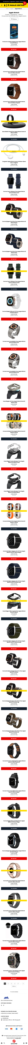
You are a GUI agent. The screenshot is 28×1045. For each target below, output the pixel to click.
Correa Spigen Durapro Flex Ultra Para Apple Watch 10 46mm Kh (14, 731)
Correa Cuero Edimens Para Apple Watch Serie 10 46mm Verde (14, 282)
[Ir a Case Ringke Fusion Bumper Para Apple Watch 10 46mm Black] (14, 481)
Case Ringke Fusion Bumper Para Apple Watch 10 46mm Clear (14, 462)
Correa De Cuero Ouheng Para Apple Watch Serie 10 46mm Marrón (14, 761)
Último (14, 986)
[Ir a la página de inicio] (2, 1043)
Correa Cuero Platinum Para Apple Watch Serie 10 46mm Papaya (14, 102)
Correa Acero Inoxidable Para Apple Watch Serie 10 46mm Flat (14, 342)
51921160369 (5, 1018)
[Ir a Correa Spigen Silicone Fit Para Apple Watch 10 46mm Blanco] (14, 301)
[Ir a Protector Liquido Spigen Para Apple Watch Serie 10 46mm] (14, 31)
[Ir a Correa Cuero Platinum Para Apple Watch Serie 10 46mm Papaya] (14, 91)
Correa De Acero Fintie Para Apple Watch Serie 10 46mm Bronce (14, 881)
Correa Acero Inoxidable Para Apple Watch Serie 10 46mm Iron (14, 372)
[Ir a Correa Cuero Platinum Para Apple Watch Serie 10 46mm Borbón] (14, 61)
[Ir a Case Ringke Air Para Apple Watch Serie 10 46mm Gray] (14, 391)
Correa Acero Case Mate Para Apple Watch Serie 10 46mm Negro (14, 941)
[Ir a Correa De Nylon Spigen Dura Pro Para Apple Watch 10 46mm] (14, 660)
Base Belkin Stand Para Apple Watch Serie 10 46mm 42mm (14, 132)
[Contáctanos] (26, 1043)
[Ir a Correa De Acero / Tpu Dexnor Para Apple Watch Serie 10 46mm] (14, 960)
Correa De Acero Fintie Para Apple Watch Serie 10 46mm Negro (14, 911)
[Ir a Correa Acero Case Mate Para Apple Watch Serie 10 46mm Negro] (14, 930)
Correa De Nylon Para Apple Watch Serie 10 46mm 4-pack (14, 522)
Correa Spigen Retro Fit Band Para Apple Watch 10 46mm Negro (14, 821)
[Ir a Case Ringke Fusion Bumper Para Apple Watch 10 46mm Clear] (14, 451)
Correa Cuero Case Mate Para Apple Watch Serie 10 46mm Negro (14, 791)
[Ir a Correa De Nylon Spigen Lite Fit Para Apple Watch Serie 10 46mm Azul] (14, 570)
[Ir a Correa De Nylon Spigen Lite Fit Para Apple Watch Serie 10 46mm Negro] (14, 540)
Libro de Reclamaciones (6, 1000)
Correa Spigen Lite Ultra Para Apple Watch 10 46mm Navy (14, 252)
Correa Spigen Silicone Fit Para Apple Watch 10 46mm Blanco (14, 312)
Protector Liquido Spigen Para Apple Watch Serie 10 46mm (14, 42)
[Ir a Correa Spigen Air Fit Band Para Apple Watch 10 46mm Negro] (14, 840)
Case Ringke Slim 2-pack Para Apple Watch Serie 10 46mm (14, 612)
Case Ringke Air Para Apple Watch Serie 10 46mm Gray (14, 402)
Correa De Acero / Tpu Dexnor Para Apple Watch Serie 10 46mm (14, 971)
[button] (14, 49)
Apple (11, 8)
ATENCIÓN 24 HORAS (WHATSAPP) (9, 1013)
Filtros (15, 19)
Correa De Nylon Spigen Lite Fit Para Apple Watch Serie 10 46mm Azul (14, 582)
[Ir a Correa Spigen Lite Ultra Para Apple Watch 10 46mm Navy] (14, 241)
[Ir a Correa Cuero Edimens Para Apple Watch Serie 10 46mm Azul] (14, 181)
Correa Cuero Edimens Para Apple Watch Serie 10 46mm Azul (14, 192)
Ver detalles (14, 139)
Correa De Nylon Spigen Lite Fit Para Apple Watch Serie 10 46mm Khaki (14, 641)
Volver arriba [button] (14, 991)
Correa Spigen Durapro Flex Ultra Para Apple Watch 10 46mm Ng (14, 701)
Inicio (7, 8)
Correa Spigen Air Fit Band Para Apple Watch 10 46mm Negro (14, 851)
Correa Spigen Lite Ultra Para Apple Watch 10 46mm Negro (14, 222)
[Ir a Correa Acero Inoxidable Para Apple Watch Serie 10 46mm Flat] (14, 331)
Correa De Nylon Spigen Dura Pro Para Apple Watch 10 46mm (14, 671)
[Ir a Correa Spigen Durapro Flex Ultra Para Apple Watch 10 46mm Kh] (14, 720)
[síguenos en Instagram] (1, 1005)
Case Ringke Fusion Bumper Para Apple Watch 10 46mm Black (14, 492)
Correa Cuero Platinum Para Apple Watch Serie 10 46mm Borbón (14, 72)
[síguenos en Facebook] (4, 1005)
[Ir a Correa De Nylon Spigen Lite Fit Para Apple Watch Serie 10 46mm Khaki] (14, 630)
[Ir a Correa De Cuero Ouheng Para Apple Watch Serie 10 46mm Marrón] (14, 750)
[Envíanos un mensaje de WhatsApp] (25, 3)
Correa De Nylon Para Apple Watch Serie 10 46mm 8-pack (14, 432)
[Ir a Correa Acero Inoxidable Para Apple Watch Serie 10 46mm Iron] (14, 361)
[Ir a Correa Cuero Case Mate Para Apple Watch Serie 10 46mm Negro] (14, 780)
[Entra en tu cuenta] (24, 1043)
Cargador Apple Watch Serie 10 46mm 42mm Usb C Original (14, 162)
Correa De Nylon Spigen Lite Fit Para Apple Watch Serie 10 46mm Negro (14, 552)
